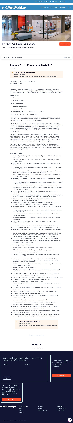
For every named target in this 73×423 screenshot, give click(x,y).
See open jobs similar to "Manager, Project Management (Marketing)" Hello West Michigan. (35, 76)
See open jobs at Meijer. (19, 74)
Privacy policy (33, 348)
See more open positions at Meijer (36, 335)
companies (16, 57)
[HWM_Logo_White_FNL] (14, 6)
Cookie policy (40, 348)
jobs (6, 57)
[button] (70, 420)
